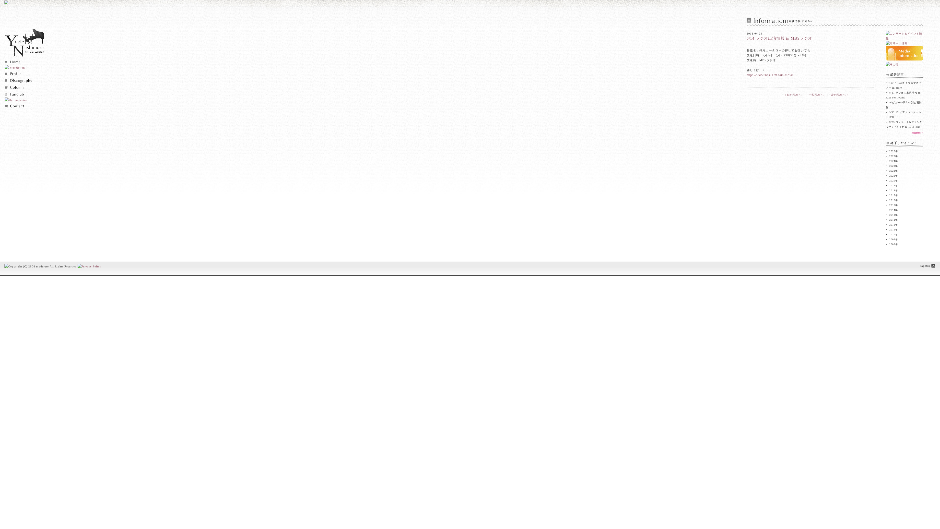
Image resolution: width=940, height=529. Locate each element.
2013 (892, 215)
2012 (892, 219)
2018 (892, 190)
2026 (892, 151)
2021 (892, 175)
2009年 (893, 239)
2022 (892, 170)
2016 (892, 200)
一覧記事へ (816, 94)
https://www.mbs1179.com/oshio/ (770, 75)
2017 (892, 195)
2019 (892, 185)
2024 (892, 161)
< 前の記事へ (793, 94)
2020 (892, 180)
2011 (892, 224)
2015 (892, 205)
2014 (892, 210)
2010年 (893, 234)
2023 (892, 166)
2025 (892, 156)
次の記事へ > (839, 94)
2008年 (893, 244)
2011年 (893, 229)
